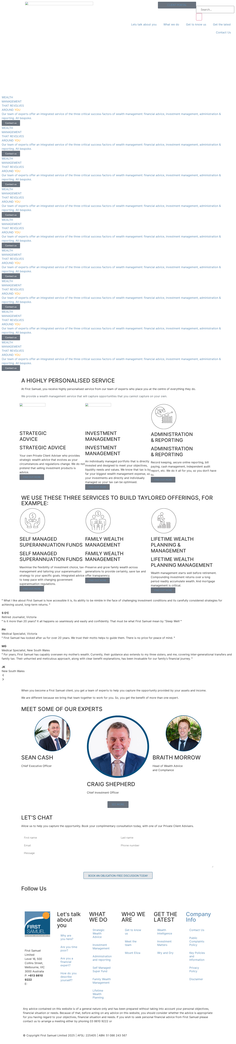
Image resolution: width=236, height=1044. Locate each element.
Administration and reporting (102, 958)
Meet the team (130, 943)
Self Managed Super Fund (102, 969)
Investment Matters (164, 943)
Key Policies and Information (197, 956)
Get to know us (196, 24)
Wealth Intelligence (164, 931)
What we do (171, 24)
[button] (118, 675)
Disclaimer (196, 979)
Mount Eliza (132, 953)
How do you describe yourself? (68, 976)
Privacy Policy (194, 969)
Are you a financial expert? (66, 962)
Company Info (198, 917)
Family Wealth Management (102, 980)
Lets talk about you (144, 24)
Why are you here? (66, 937)
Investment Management (101, 946)
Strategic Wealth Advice (99, 933)
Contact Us (223, 32)
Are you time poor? (68, 948)
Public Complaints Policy (196, 941)
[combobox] (215, 9)
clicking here (121, 1021)
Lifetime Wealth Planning (98, 994)
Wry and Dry (165, 953)
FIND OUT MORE (32, 477)
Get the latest (222, 24)
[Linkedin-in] (25, 899)
